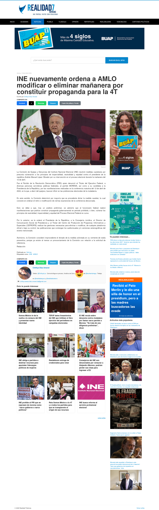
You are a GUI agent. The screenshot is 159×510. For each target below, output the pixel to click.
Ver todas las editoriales (126, 316)
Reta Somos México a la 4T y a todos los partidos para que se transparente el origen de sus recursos (60, 406)
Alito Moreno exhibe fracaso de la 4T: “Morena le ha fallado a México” (125, 266)
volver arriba (101, 418)
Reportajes (89, 22)
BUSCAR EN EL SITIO (117, 60)
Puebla (50, 22)
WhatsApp (41, 103)
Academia (24, 22)
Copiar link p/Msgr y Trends (70, 103)
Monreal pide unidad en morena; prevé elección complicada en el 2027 (125, 273)
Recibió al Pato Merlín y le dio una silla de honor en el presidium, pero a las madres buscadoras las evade (125, 298)
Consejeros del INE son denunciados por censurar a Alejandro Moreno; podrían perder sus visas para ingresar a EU (91, 365)
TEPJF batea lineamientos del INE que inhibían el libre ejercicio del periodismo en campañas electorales (61, 319)
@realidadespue (40, 278)
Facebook (22, 103)
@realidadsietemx (52, 278)
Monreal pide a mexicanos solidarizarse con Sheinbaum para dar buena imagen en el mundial (125, 356)
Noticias (37, 22)
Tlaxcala (62, 22)
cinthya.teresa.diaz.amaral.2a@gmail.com (33, 281)
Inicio (12, 22)
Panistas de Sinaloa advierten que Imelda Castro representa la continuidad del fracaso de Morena (125, 260)
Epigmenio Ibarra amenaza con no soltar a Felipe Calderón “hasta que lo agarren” (125, 434)
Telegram (53, 103)
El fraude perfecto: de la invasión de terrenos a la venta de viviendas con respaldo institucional (125, 386)
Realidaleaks (105, 22)
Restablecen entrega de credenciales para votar (59, 361)
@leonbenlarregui (91, 273)
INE (31, 254)
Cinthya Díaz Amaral (30, 97)
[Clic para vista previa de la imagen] (61, 137)
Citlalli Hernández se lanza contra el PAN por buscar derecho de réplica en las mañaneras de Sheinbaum (125, 325)
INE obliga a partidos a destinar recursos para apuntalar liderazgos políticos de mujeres (28, 364)
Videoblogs (121, 22)
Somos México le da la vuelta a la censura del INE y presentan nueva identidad (30, 319)
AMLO (36, 254)
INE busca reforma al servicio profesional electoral (88, 405)
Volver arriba (140, 508)
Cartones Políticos (140, 22)
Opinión (75, 22)
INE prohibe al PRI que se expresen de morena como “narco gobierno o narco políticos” (30, 406)
